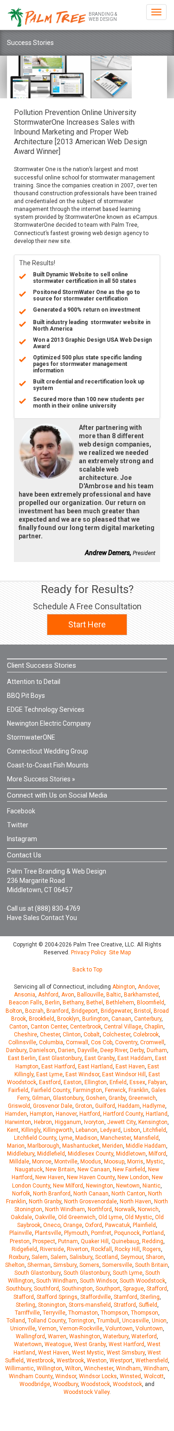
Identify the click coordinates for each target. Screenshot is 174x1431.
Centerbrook (85, 1026)
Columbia (51, 1042)
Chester (50, 1034)
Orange (72, 1225)
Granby (117, 1098)
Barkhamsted (141, 994)
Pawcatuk (117, 1225)
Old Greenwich (77, 1217)
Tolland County (46, 1320)
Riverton (77, 1249)
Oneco (51, 1225)
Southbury (18, 1288)
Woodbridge (34, 1384)
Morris (135, 1161)
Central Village (123, 1026)
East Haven (130, 1066)
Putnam (68, 1241)
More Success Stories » (41, 779)
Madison (86, 1138)
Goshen (96, 1098)
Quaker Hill (95, 1241)
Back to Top (87, 969)
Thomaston (83, 1313)
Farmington (87, 1090)
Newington (99, 1185)
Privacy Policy (88, 952)
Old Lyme (110, 1217)
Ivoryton (94, 1122)
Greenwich (142, 1098)
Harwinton (18, 1122)
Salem (40, 1257)
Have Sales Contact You (42, 917)
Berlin (52, 1002)
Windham (128, 1368)
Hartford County (123, 1114)
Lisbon (131, 1130)
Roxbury (19, 1257)
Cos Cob (101, 1042)
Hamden (16, 1114)
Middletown (131, 1153)
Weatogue (58, 1344)
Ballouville (90, 994)
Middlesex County (90, 1153)
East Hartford (58, 1066)
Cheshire (25, 1034)
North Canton (128, 1193)
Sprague (133, 1288)
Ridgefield (24, 1249)
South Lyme (127, 1273)
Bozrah (34, 1011)
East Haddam (134, 1058)
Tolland (15, 1320)
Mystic (154, 1161)
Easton (73, 1082)
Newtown (128, 1185)
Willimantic (19, 1368)
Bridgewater (116, 1011)
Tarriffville (27, 1313)
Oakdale (21, 1217)
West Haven (53, 1352)
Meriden (112, 1146)
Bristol (142, 1011)
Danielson (42, 1050)
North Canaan (91, 1193)
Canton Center (49, 1026)
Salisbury (81, 1257)
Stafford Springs (57, 1297)
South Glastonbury (37, 1273)
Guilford (105, 1106)
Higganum (68, 1122)
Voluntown (119, 1328)
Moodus (90, 1161)
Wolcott (154, 1376)
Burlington (95, 1019)
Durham (157, 1050)
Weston (97, 1360)
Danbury (16, 1050)
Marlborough (43, 1146)
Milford (157, 1153)
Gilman (41, 1098)
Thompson (114, 1313)
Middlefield (51, 1153)
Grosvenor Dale (52, 1106)
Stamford (125, 1297)
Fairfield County (50, 1090)
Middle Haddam (146, 1146)
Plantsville (48, 1233)
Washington (84, 1336)
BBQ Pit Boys (26, 695)
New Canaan (93, 1169)
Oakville (45, 1217)
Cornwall (77, 1042)
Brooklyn (68, 1019)
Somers (89, 1265)
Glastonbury (68, 1098)
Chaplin (153, 1026)
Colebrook (146, 1034)
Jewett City (121, 1122)
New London (133, 1177)
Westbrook (40, 1360)
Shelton (15, 1265)
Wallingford (30, 1336)
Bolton (14, 1011)
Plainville (20, 1233)
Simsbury (65, 1265)
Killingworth (58, 1130)
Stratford (125, 1305)
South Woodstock (142, 1281)
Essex (137, 1082)
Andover (148, 987)
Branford (57, 1011)
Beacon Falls (25, 1002)
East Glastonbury (60, 1058)
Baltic (113, 994)
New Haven (49, 1177)
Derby (137, 1050)
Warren (57, 1336)
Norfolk (21, 1193)
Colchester (116, 1034)
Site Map (120, 952)
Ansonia (24, 994)
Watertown (28, 1344)
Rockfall (101, 1249)
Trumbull (108, 1320)
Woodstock (95, 1384)
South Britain (151, 1265)
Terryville (54, 1313)
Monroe (42, 1161)
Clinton (72, 1034)
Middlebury (20, 1153)
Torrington (81, 1320)
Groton (83, 1106)
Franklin (138, 1090)
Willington (49, 1368)
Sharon (155, 1257)
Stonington (52, 1305)
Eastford (50, 1082)
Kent (13, 1130)
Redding (152, 1241)
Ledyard (110, 1130)
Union (159, 1320)
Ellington (95, 1082)
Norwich (148, 1209)
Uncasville (135, 1320)
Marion (16, 1146)
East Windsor (82, 1074)
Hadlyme (153, 1106)
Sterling (150, 1297)
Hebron (43, 1122)
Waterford (144, 1336)
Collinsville (22, 1042)
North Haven (135, 1201)
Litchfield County (35, 1138)
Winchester (98, 1368)
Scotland (106, 1257)
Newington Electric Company (49, 723)
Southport (108, 1288)
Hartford (89, 1114)
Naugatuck (29, 1169)
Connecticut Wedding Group (47, 751)
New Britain (60, 1169)
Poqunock (127, 1233)
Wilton (73, 1368)
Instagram (22, 839)
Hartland (157, 1114)
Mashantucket (80, 1146)
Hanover (66, 1114)
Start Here (87, 624)
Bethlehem (120, 1002)
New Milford (68, 1185)
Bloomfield (150, 1002)
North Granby (45, 1201)
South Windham (56, 1281)
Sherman (39, 1265)
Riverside (52, 1249)
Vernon (47, 1328)
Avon (67, 994)
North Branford (52, 1193)
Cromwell (152, 1042)
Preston (20, 1241)
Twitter (17, 825)
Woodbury (65, 1384)
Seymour (132, 1257)
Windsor (65, 1376)
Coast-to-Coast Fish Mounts (48, 765)
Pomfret (101, 1233)
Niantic (151, 1185)
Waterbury (116, 1336)
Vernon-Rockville (81, 1328)
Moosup (114, 1161)
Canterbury (147, 1019)
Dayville (87, 1050)
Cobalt (92, 1034)
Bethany (73, 1002)
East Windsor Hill (124, 1074)
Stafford (157, 1288)
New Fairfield (129, 1169)
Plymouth (76, 1233)
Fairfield (18, 1090)
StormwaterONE (31, 737)
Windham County (30, 1376)
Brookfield (41, 1019)
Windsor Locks (98, 1376)
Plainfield (144, 1225)
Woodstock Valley (87, 1392)
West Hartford (126, 1344)
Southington (77, 1288)
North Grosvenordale (90, 1201)
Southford (46, 1288)
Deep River (113, 1050)
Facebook (21, 811)
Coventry (126, 1042)
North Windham (65, 1209)
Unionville (22, 1328)
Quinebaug (125, 1241)
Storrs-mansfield (90, 1305)
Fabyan (157, 1082)
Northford (100, 1209)
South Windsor (98, 1281)
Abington (123, 987)
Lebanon (86, 1130)
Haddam (129, 1106)
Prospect (43, 1241)
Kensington (153, 1122)
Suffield (148, 1305)
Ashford (48, 994)
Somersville (117, 1265)
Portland (153, 1233)
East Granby (99, 1058)
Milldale (19, 1161)
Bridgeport (84, 1011)
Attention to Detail (33, 681)
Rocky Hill (127, 1249)
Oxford (93, 1225)
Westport (121, 1360)
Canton (18, 1026)
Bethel (94, 1002)
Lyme (65, 1138)
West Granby (90, 1344)
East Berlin (22, 1058)
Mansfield (146, 1138)
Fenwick (115, 1090)
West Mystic (88, 1352)
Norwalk (125, 1209)
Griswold (19, 1106)
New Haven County (91, 1177)
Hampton (41, 1114)
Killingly (30, 1130)
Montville (65, 1161)
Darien (66, 1050)
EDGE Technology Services (45, 709)
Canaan (121, 1019)
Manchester (115, 1138)
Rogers (151, 1249)
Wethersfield (151, 1360)
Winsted (130, 1376)
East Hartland (95, 1066)
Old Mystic (138, 1217)
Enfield (118, 1082)
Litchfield (154, 1130)
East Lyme (49, 1074)
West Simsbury (126, 1352)
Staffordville (95, 1297)
